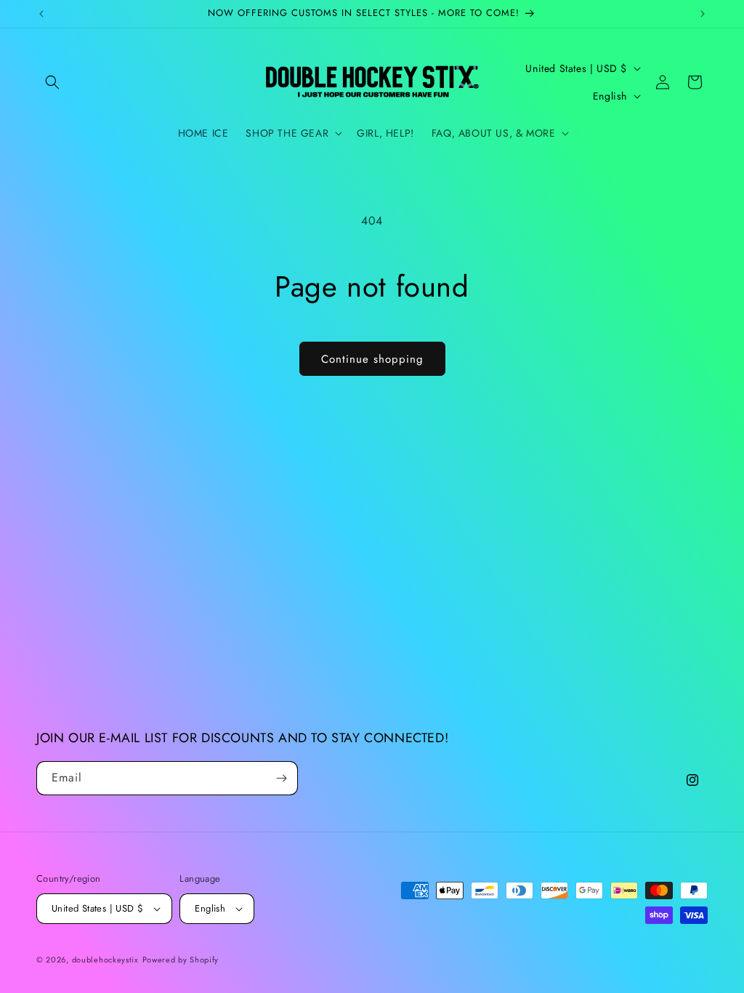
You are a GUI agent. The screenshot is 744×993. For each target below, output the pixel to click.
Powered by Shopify (180, 959)
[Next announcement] (703, 14)
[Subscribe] (281, 778)
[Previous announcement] (41, 14)
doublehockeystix (105, 959)
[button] (52, 82)
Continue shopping (372, 359)
